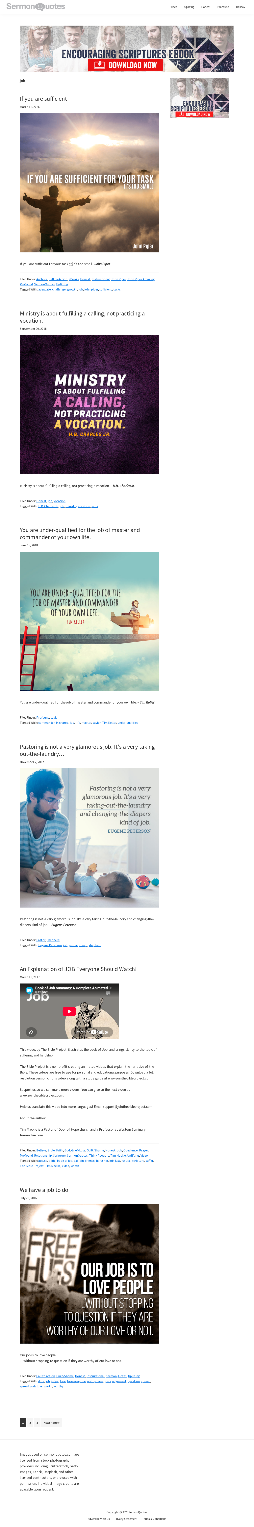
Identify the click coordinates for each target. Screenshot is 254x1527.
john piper (91, 289)
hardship (102, 1161)
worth (48, 1386)
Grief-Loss (78, 1150)
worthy (58, 1386)
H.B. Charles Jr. (48, 506)
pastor (73, 945)
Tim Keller (109, 723)
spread (145, 1381)
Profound (26, 284)
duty (41, 1381)
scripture (138, 1161)
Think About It (99, 1155)
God (67, 1150)
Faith (59, 1150)
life (78, 723)
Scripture (59, 1155)
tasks (117, 289)
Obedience (130, 1150)
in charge (62, 723)
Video (144, 1155)
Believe (41, 1150)
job (81, 289)
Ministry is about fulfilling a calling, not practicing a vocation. (82, 317)
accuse (42, 1161)
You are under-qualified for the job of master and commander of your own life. (80, 533)
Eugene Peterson (50, 945)
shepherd (95, 945)
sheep (83, 945)
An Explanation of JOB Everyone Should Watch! (78, 969)
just (117, 1161)
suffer (149, 1161)
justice (126, 1161)
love (63, 1381)
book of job (64, 1161)
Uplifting (62, 284)
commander (46, 723)
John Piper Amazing (141, 279)
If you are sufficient (43, 98)
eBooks (74, 279)
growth (72, 289)
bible (52, 1161)
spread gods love (31, 1386)
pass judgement (115, 1381)
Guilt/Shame (95, 1150)
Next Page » (51, 1423)
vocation (59, 501)
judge (55, 1381)
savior (55, 717)
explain (79, 1161)
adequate (44, 289)
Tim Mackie (118, 1155)
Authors (41, 279)
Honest (85, 279)
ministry (71, 506)
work (94, 506)
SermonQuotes (44, 284)
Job (119, 1150)
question (134, 1381)
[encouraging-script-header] (127, 28)
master (86, 723)
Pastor (40, 940)
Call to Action (58, 279)
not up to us (95, 1381)
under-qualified (128, 723)
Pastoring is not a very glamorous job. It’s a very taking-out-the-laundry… (88, 750)
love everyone (76, 1381)
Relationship (43, 1155)
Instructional (101, 279)
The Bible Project (32, 1166)
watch (75, 1166)
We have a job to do (44, 1189)
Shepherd (53, 940)
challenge (59, 289)
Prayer (143, 1150)
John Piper (118, 279)
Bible (51, 1150)
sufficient (105, 289)
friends (90, 1161)
